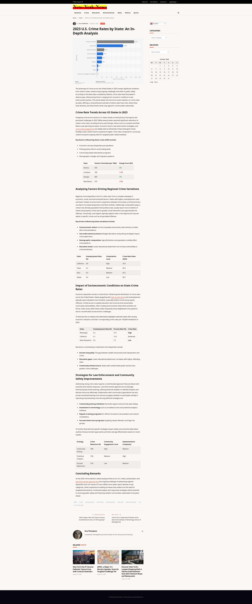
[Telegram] (66, 139)
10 (168, 69)
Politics (128, 13)
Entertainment (108, 13)
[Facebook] (66, 94)
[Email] (66, 114)
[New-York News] (90, 7)
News (120, 13)
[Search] (178, 13)
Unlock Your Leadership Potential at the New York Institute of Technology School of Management (126, 519)
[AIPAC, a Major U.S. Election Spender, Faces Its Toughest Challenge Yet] (108, 557)
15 (160, 72)
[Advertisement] (130, 7)
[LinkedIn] (66, 104)
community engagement (85, 129)
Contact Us (163, 2)
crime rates (100, 502)
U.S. (140, 502)
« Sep (151, 82)
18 (173, 72)
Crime (86, 13)
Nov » (156, 82)
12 (177, 69)
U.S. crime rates (78, 505)
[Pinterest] (66, 109)
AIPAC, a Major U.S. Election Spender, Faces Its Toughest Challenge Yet (108, 569)
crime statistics (110, 502)
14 (156, 72)
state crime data (131, 502)
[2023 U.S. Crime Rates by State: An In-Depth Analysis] (108, 61)
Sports (136, 13)
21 (156, 75)
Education (96, 13)
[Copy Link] (66, 119)
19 (177, 72)
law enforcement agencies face (87, 481)
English (155, 23)
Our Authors (154, 2)
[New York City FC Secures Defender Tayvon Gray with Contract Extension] (84, 557)
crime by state (89, 502)
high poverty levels (118, 297)
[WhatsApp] (66, 144)
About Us (145, 2)
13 (152, 72)
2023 (75, 502)
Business (77, 13)
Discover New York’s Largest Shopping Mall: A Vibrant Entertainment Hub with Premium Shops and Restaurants (132, 571)
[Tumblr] (66, 124)
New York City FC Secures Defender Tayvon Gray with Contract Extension (83, 569)
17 (168, 72)
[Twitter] (66, 99)
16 (164, 72)
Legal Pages (172, 2)
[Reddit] (66, 129)
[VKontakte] (66, 134)
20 (152, 75)
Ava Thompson (83, 23)
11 (173, 69)
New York (121, 502)
